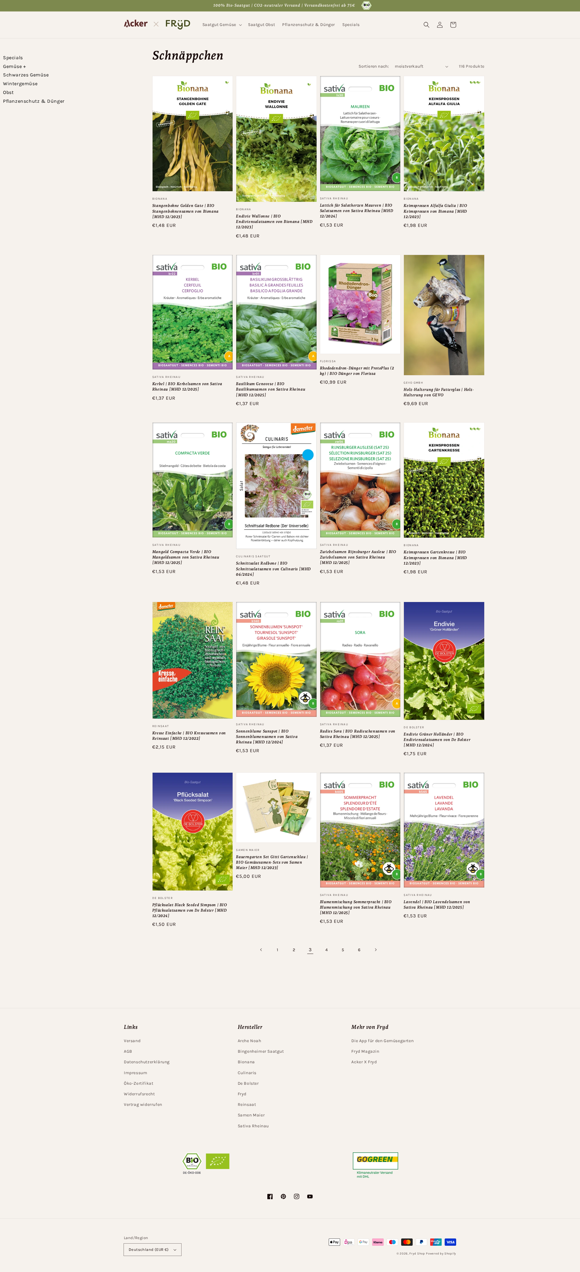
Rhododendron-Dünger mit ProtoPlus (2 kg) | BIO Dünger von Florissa (357, 371)
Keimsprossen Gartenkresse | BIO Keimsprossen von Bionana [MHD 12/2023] (435, 557)
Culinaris (247, 1072)
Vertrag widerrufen (143, 1104)
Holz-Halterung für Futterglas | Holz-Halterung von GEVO (439, 392)
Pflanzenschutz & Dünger (34, 101)
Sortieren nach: (374, 66)
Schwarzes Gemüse (26, 75)
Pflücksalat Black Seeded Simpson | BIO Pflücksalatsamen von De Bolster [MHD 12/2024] (189, 910)
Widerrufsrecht (139, 1093)
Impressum (135, 1072)
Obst (8, 92)
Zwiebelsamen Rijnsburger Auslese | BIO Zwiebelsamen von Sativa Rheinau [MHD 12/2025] (358, 557)
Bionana (246, 1061)
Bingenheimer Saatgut (261, 1051)
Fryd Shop (417, 1253)
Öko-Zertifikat (138, 1083)
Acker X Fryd (364, 1061)
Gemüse (14, 66)
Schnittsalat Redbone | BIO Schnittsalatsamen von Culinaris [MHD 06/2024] (273, 568)
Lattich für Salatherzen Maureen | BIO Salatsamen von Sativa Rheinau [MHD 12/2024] (356, 210)
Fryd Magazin (365, 1051)
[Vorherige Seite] (261, 949)
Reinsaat (247, 1104)
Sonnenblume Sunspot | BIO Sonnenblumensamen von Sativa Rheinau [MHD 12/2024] (267, 736)
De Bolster (248, 1083)
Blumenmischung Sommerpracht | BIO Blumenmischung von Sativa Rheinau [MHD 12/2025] (356, 907)
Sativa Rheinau (253, 1126)
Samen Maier (251, 1115)
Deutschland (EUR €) (149, 1249)
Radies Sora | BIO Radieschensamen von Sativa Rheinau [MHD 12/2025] (357, 734)
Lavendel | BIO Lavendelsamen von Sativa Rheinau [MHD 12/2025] (437, 905)
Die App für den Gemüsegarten (382, 1040)
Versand (132, 1040)
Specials (13, 57)
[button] (221, 24)
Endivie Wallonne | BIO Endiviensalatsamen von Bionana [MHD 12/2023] (274, 221)
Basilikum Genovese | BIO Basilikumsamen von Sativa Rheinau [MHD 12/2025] (270, 389)
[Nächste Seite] (375, 949)
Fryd (242, 1093)
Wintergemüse (20, 83)
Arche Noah (249, 1040)
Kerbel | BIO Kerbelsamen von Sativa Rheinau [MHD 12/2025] (187, 386)
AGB (128, 1051)
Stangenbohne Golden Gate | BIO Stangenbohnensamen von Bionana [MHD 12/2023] (185, 211)
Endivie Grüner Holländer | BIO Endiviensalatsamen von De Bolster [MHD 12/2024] (437, 739)
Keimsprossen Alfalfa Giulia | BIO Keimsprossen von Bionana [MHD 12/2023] (435, 211)
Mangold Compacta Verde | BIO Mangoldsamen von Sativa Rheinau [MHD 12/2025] (185, 557)
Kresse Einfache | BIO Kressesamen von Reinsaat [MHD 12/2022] (189, 736)
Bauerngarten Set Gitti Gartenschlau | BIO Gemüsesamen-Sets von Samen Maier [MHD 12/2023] (272, 862)
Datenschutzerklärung (147, 1061)
